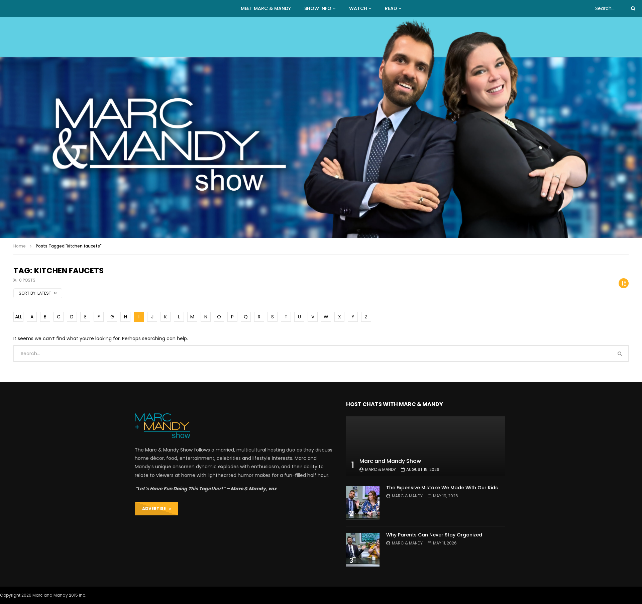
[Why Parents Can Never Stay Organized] (363, 550)
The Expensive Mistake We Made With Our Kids (442, 487)
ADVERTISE (155, 508)
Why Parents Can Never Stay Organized (434, 534)
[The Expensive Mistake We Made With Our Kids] (363, 502)
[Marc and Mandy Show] (321, 127)
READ (391, 8)
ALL (18, 316)
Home (19, 246)
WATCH (358, 8)
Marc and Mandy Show (390, 461)
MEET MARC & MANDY (266, 8)
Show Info (317, 8)
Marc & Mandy (380, 469)
